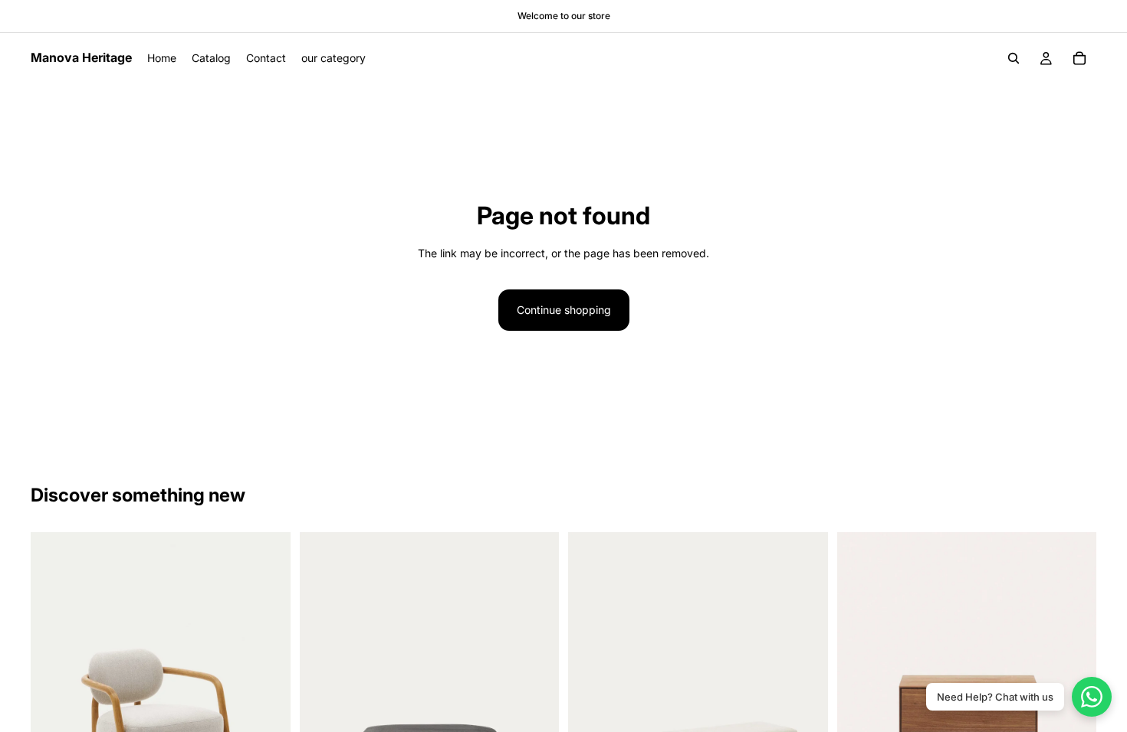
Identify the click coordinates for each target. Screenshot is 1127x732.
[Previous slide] (54, 694)
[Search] (1013, 58)
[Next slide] (268, 694)
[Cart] (1079, 58)
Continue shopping (564, 309)
